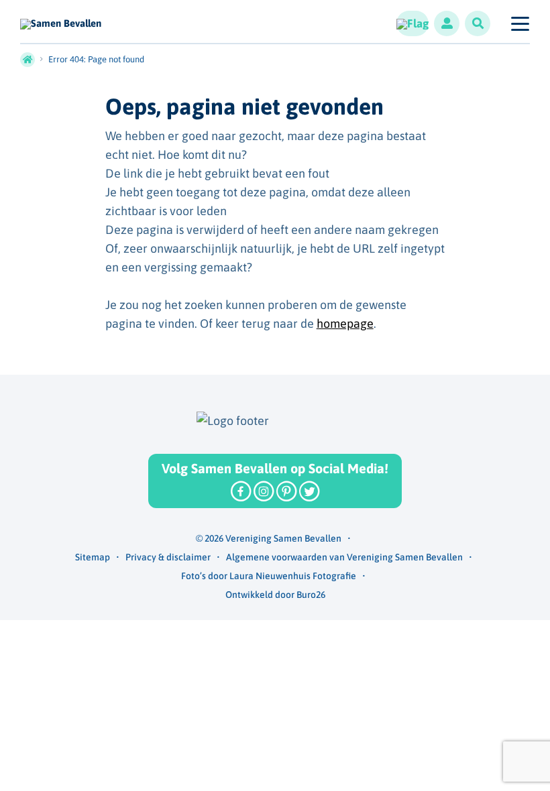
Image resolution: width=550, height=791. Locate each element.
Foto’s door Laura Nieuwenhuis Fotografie (268, 575)
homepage (345, 323)
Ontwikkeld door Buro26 (275, 594)
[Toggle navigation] (519, 23)
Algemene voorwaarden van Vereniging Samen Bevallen (344, 557)
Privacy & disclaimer (168, 557)
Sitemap (92, 557)
